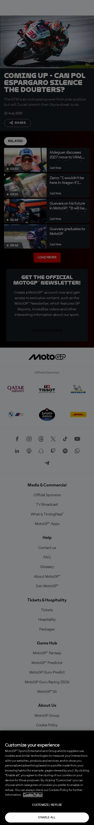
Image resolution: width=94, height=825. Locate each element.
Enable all (47, 817)
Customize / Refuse (47, 804)
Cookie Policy (33, 794)
